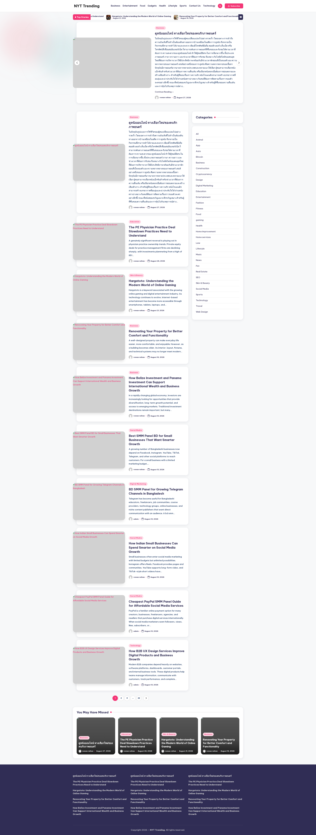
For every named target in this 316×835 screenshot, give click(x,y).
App (198, 120)
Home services (203, 212)
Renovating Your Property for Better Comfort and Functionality (170, 16)
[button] (234, 5)
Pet (197, 240)
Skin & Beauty (136, 250)
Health (199, 200)
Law (198, 217)
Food (198, 189)
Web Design (202, 286)
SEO (198, 252)
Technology (135, 620)
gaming (200, 195)
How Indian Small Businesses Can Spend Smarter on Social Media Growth (153, 522)
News (199, 235)
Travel (199, 280)
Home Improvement (206, 206)
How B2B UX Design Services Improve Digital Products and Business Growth (156, 630)
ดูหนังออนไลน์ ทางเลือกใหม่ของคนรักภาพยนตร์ (94, 776)
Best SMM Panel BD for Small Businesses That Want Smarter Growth (152, 415)
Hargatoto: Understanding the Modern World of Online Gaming (102, 16)
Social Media (136, 405)
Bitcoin (199, 131)
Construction (202, 143)
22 (139, 673)
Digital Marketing (138, 459)
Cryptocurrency (204, 149)
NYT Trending (86, 6)
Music (199, 229)
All (197, 108)
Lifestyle (200, 223)
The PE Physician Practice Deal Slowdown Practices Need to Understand (152, 206)
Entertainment (203, 172)
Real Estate (201, 246)
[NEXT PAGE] (146, 673)
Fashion (200, 177)
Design (199, 154)
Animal (199, 114)
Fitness (199, 183)
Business (134, 92)
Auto (198, 126)
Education (161, 33)
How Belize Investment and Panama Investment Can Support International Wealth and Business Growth (98, 811)
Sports (199, 269)
